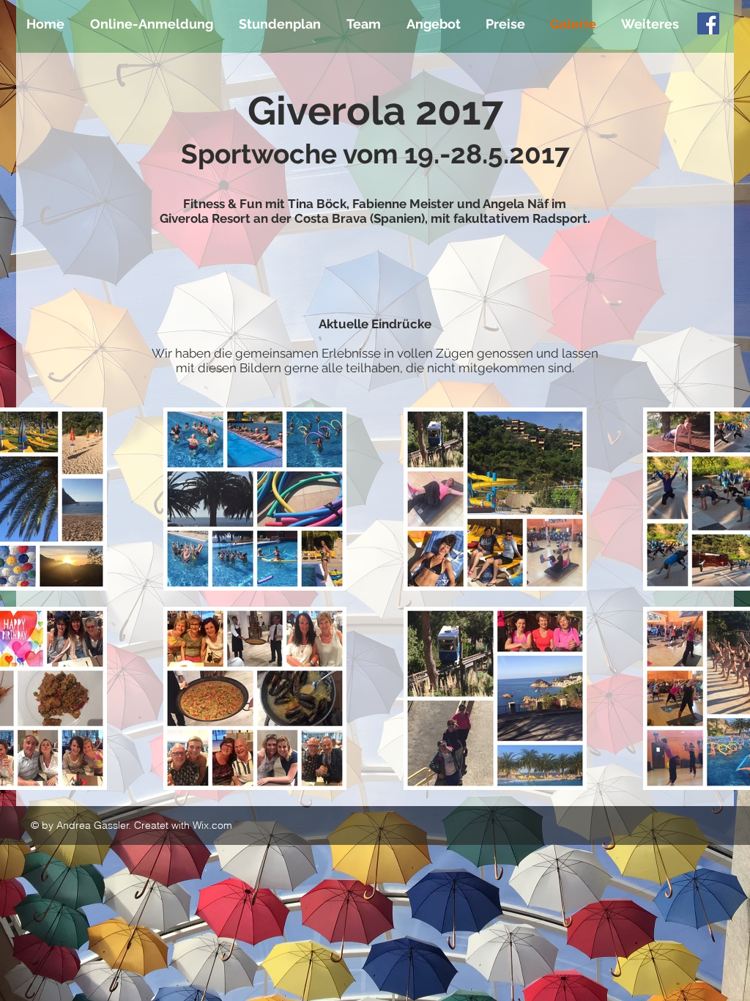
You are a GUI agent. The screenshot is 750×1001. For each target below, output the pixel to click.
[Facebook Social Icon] (708, 23)
